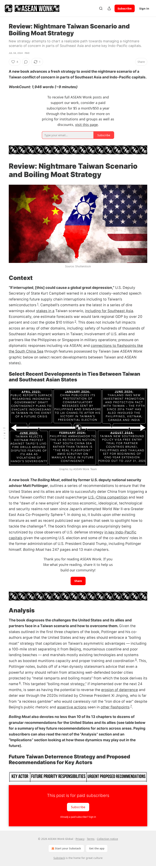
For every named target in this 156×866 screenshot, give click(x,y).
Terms (91, 839)
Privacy (80, 839)
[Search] (101, 8)
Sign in (144, 8)
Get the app (96, 848)
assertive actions (72, 707)
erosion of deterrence (119, 690)
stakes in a (45, 311)
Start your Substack (68, 848)
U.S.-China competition (108, 497)
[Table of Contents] (4, 433)
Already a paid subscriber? (78, 816)
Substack (59, 858)
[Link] (3, 170)
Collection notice (107, 839)
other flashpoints (115, 707)
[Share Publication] (109, 8)
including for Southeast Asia (109, 311)
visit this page (86, 124)
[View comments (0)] (26, 62)
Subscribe (125, 8)
